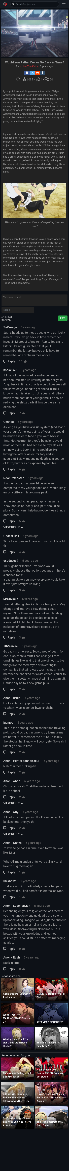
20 (51, 79)
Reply (11, 361)
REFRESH (8, 317)
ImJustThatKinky (28, 66)
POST (62, 318)
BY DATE (7, 320)
